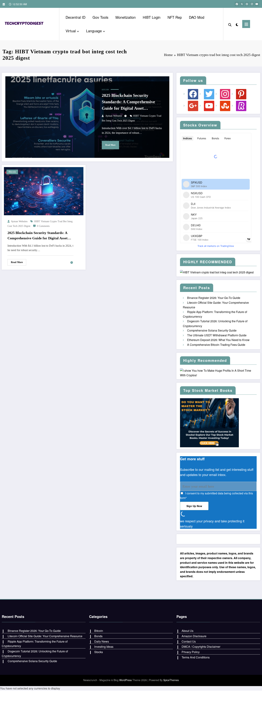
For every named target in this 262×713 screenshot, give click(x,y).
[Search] (230, 24)
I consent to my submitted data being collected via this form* (216, 495)
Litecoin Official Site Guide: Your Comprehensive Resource (45, 636)
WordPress (125, 680)
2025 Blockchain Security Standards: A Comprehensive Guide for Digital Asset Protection (128, 102)
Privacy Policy (191, 652)
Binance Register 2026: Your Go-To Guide (213, 298)
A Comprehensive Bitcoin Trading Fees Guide (216, 345)
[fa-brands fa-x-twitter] (242, 4)
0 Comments (43, 226)
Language (94, 30)
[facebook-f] (237, 4)
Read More (110, 145)
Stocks (98, 652)
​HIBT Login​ (151, 17)
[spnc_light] (237, 24)
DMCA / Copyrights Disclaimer (201, 647)
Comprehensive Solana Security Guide (212, 330)
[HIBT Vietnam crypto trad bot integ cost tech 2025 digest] (25, 24)
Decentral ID (75, 17)
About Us (187, 631)
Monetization (125, 17)
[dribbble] (247, 4)
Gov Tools (100, 17)
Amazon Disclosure (194, 636)
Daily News (101, 641)
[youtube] (257, 4)
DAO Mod (196, 17)
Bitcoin (105, 90)
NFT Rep (175, 17)
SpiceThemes (171, 680)
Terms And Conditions (196, 657)
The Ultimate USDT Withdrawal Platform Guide (216, 335)
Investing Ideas (103, 647)
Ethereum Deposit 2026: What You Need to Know (218, 340)
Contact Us (189, 641)
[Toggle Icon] (246, 24)
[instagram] (252, 4)
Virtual (71, 30)
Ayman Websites (113, 115)
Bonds (98, 636)
